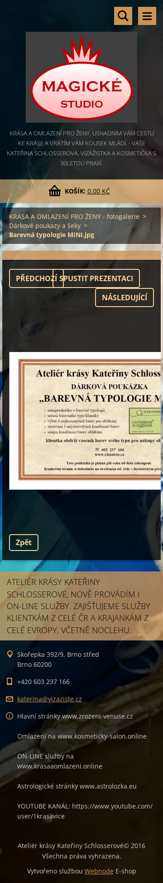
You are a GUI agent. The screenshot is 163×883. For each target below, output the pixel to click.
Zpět (24, 542)
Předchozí (36, 278)
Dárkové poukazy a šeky (45, 225)
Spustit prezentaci (96, 278)
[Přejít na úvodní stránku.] (81, 64)
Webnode (99, 871)
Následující (124, 298)
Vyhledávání (123, 16)
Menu (147, 16)
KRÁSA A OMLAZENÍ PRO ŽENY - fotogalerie (74, 216)
